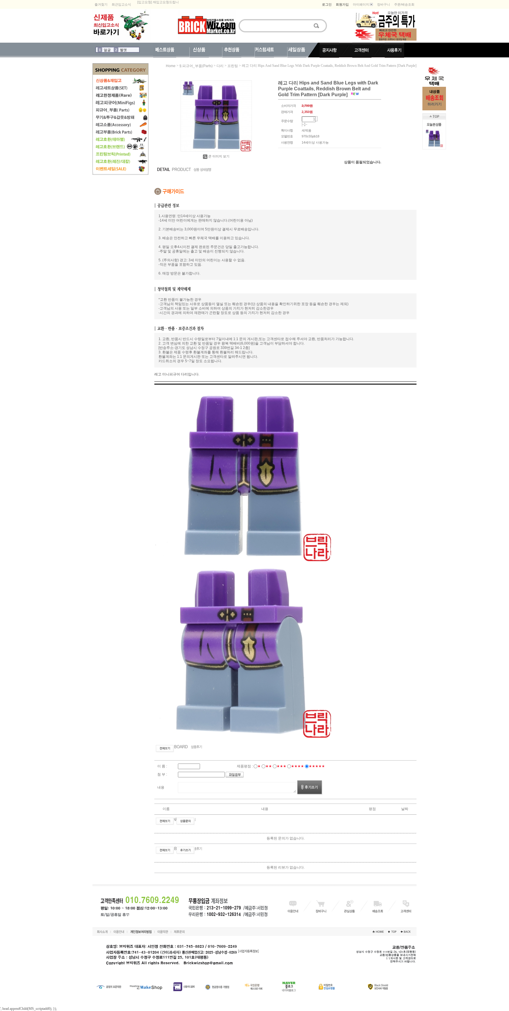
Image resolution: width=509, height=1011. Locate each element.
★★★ (281, 766)
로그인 (327, 4)
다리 (220, 66)
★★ (268, 766)
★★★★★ (317, 766)
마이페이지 (361, 4)
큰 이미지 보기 (218, 156)
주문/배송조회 (404, 4)
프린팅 (232, 66)
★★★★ (297, 766)
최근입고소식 (121, 4)
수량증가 (304, 123)
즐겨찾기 (101, 4)
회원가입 (342, 4)
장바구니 (383, 4)
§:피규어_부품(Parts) (196, 66)
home (171, 66)
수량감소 (304, 126)
